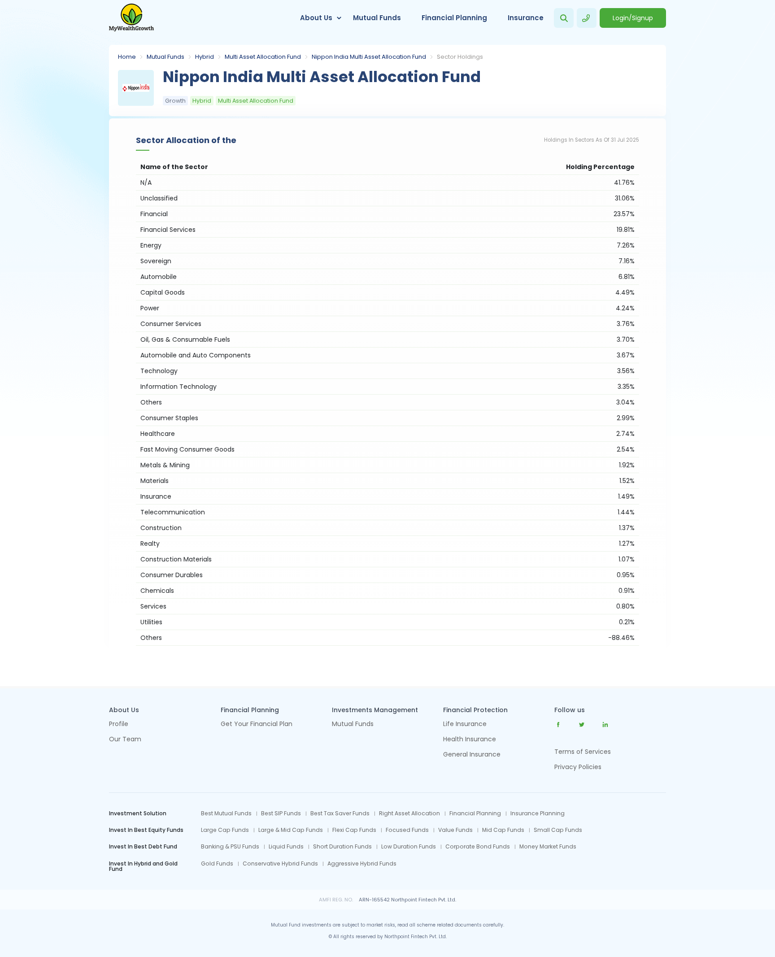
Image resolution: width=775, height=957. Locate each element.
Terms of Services (582, 751)
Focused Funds (407, 830)
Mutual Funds (377, 17)
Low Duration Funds (408, 846)
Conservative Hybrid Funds (280, 863)
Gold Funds (217, 863)
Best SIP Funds (281, 813)
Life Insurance (465, 724)
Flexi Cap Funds (354, 830)
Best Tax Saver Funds (340, 813)
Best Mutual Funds (226, 813)
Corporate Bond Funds (477, 846)
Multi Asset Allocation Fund (263, 57)
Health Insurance (469, 740)
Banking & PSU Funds (230, 846)
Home (127, 57)
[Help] (586, 18)
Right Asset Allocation (409, 813)
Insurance (526, 17)
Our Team (125, 740)
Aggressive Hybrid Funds (361, 863)
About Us (316, 17)
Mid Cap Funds (503, 830)
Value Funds (455, 830)
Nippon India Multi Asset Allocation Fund (369, 57)
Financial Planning (454, 17)
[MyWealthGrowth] (131, 18)
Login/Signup (633, 17)
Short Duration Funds (342, 846)
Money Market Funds (547, 846)
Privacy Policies (577, 767)
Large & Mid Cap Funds (290, 830)
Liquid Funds (286, 846)
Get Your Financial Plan (256, 724)
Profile (118, 724)
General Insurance (472, 755)
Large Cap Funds (225, 830)
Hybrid (204, 57)
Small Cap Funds (558, 830)
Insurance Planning (537, 813)
